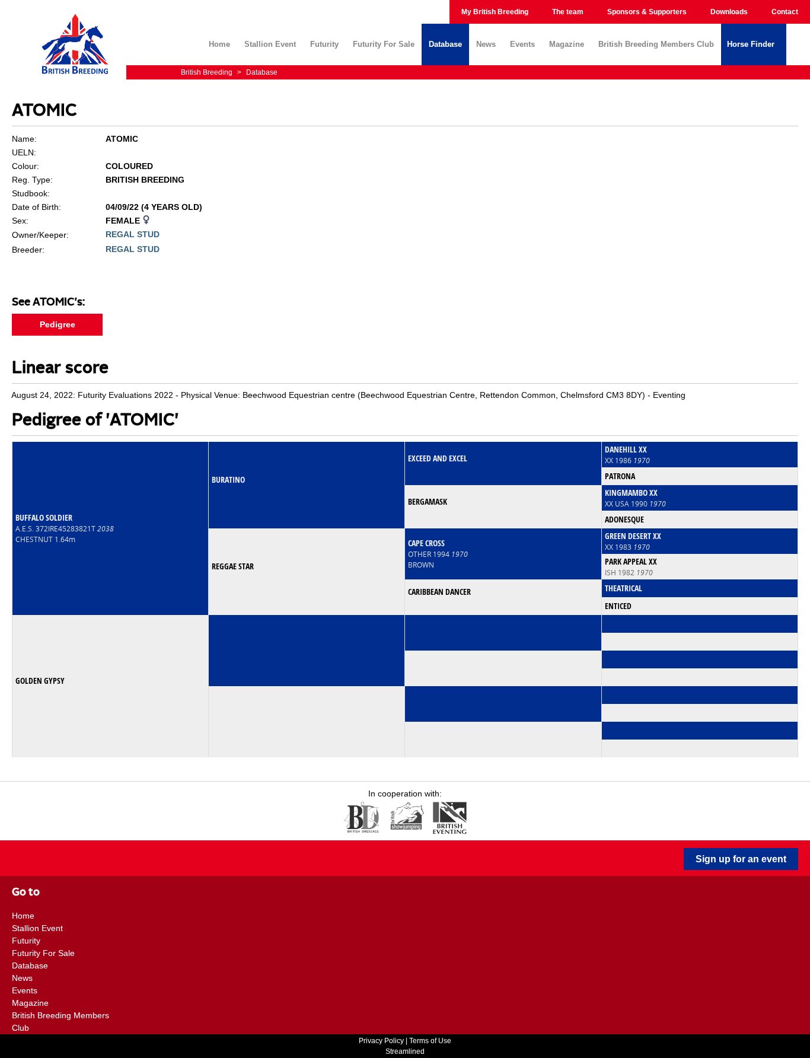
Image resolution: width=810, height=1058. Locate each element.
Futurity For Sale (383, 44)
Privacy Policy (381, 1041)
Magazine (566, 44)
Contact (784, 12)
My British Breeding (494, 12)
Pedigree (57, 324)
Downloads (729, 12)
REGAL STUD (133, 234)
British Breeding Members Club (656, 44)
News (486, 44)
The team (567, 12)
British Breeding (207, 72)
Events (522, 44)
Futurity (324, 44)
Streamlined (405, 1051)
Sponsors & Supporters (647, 12)
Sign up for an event (741, 859)
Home (219, 44)
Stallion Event (270, 44)
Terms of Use (430, 1041)
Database (445, 44)
